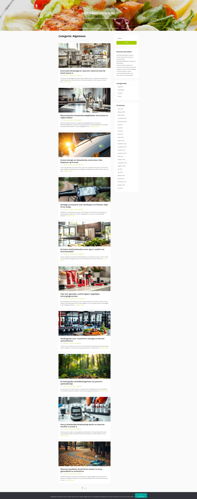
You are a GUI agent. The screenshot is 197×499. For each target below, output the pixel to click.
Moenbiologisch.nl (98, 13)
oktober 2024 (121, 150)
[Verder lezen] (67, 82)
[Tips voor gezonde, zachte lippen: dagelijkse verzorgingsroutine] (84, 278)
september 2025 (122, 121)
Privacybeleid (141, 496)
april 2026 (120, 108)
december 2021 (122, 182)
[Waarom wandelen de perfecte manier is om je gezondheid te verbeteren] (84, 454)
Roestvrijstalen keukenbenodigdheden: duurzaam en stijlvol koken (126, 61)
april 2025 (120, 134)
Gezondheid (96, 28)
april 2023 (120, 156)
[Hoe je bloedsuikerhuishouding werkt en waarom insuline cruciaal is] (84, 409)
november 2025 (122, 118)
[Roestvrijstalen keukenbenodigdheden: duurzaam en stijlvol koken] (84, 100)
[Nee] (195, 495)
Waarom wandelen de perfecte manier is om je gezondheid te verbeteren (81, 470)
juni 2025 (120, 128)
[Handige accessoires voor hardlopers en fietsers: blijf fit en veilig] (84, 189)
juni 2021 (120, 188)
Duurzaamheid (82, 28)
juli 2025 (120, 124)
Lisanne (65, 75)
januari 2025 (121, 140)
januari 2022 (121, 178)
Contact (125, 28)
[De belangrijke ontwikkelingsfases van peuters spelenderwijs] (84, 366)
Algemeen (69, 28)
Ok (141, 494)
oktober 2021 (121, 185)
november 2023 (122, 153)
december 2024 (122, 143)
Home (60, 28)
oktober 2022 (121, 159)
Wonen (116, 28)
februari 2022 (121, 175)
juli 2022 (120, 169)
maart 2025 (121, 137)
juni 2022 (120, 172)
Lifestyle (107, 28)
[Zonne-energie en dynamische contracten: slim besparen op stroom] (84, 145)
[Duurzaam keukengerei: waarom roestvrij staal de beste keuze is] (84, 55)
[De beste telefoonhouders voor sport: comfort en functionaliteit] (84, 234)
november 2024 (122, 147)
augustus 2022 (122, 166)
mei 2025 (120, 131)
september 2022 (122, 163)
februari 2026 (121, 112)
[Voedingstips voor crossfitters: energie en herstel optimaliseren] (84, 323)
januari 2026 (121, 115)
